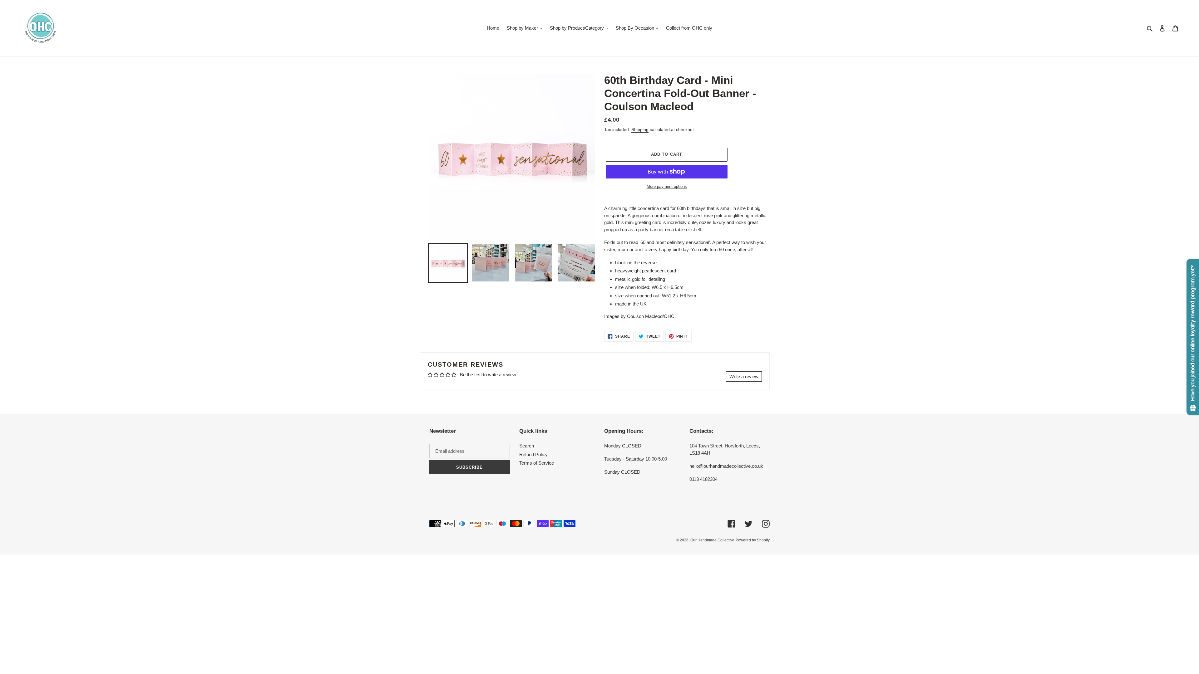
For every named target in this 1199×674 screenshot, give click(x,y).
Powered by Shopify (753, 540)
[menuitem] (493, 27)
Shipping (640, 129)
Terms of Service (536, 463)
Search (526, 445)
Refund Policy (533, 454)
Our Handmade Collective (712, 540)
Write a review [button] (743, 376)
